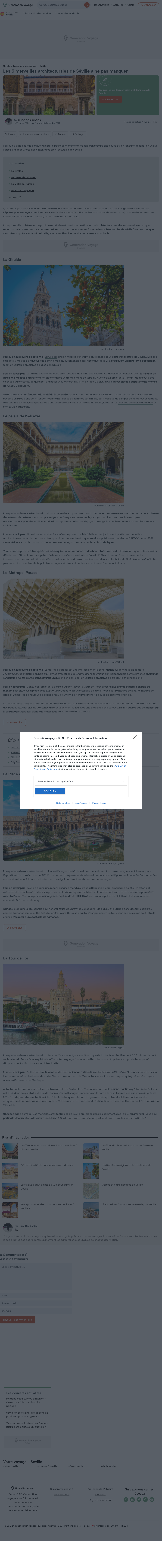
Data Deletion (63, 803)
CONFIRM (50, 791)
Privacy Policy (99, 803)
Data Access (81, 803)
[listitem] (81, 781)
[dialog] (81, 770)
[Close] (136, 738)
